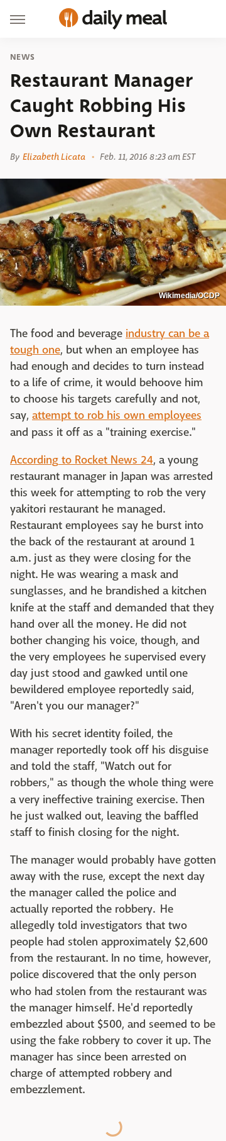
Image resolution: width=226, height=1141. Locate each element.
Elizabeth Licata (54, 156)
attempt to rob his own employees (117, 415)
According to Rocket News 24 (81, 460)
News (22, 57)
